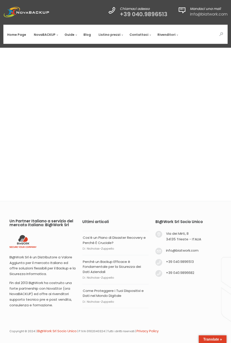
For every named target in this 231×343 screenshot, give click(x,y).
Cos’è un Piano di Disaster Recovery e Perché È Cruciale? (114, 240)
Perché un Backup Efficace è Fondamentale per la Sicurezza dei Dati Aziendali (112, 266)
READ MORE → (28, 151)
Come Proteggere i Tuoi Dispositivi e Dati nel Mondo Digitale (113, 293)
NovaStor (54, 288)
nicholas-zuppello (100, 248)
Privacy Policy (147, 331)
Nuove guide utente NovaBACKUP (53, 123)
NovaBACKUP (20, 293)
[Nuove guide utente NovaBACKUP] (115, 86)
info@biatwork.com (209, 14)
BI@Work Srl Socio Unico (57, 331)
